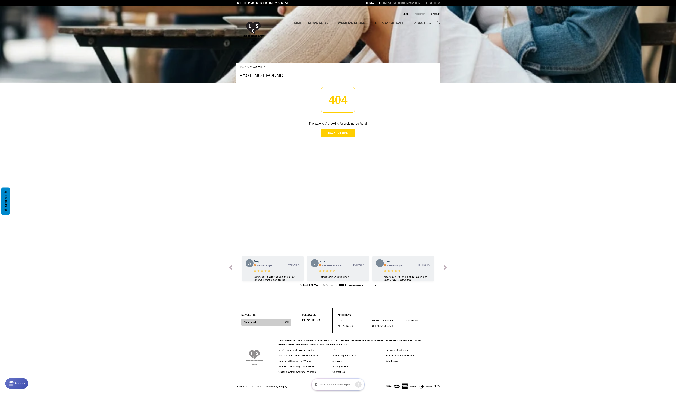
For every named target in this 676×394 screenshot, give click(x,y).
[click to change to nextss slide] (445, 268)
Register (420, 14)
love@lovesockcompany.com (401, 3)
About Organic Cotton (344, 355)
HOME (297, 23)
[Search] (438, 24)
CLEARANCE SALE (390, 23)
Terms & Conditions (397, 350)
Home (242, 67)
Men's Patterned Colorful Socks (296, 350)
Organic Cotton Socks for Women (297, 371)
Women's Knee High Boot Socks (296, 366)
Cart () (435, 14)
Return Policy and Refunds (401, 355)
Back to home (338, 132)
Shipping (337, 361)
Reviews (6, 201)
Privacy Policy (340, 366)
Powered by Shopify (276, 386)
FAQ (334, 350)
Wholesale (392, 361)
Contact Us (338, 371)
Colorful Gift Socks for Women (295, 361)
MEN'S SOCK (318, 23)
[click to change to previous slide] (230, 268)
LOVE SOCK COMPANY (249, 386)
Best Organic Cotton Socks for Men (298, 355)
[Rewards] (16, 383)
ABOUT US (422, 23)
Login (406, 14)
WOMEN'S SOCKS (352, 23)
